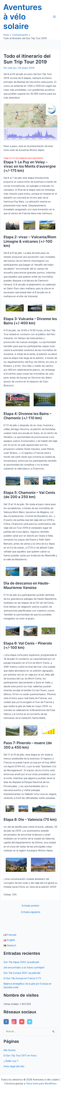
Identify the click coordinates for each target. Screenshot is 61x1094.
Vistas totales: (12, 1004)
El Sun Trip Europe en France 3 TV (22, 978)
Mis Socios (10, 1050)
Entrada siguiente (30, 912)
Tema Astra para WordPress (41, 1083)
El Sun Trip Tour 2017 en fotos (20, 1055)
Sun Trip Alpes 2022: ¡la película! (21, 962)
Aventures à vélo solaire (22, 16)
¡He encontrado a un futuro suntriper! (24, 967)
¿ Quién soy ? (11, 1060)
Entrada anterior (30, 906)
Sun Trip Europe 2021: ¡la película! (22, 972)
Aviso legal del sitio (14, 1066)
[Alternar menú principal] (54, 16)
